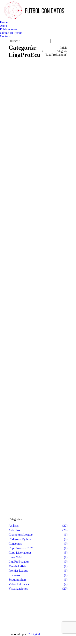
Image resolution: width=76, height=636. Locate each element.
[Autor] (15, 616)
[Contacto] (15, 620)
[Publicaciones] (15, 618)
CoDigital (34, 634)
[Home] (15, 614)
